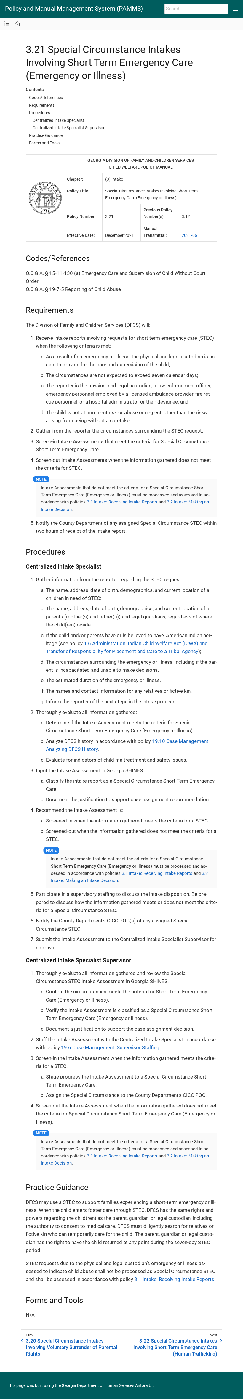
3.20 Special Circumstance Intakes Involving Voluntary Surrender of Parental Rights (71, 1347)
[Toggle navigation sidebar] (6, 24)
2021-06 (189, 235)
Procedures (39, 112)
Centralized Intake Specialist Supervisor (69, 127)
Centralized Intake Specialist (58, 120)
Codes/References (46, 97)
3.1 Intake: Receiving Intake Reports (122, 502)
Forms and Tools (44, 142)
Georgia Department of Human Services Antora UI (107, 1385)
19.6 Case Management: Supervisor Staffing (110, 1047)
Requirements (42, 105)
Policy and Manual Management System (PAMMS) (74, 9)
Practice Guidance (46, 135)
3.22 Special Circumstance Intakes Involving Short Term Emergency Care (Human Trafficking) (175, 1347)
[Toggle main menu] (235, 9)
